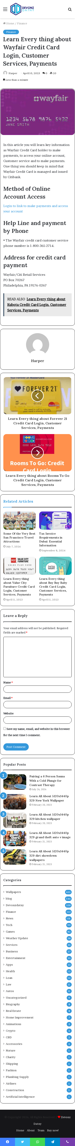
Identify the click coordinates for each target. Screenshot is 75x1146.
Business (12, 951)
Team (41, 1130)
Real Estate (13, 1010)
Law (8, 984)
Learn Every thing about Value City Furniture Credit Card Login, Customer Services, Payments (19, 586)
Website (8, 713)
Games (10, 931)
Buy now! (53, 1130)
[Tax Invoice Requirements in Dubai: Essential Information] (55, 520)
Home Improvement (20, 1017)
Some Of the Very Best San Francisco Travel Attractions (19, 537)
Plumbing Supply (17, 1077)
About (31, 1130)
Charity (10, 1057)
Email (7, 698)
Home (10, 23)
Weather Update (17, 938)
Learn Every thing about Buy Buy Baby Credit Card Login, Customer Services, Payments (53, 586)
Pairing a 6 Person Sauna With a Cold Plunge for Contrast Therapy (47, 780)
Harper (13, 73)
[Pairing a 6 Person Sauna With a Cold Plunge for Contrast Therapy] (14, 782)
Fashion (11, 1070)
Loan (9, 977)
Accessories (14, 1043)
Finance (22, 23)
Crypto (10, 1030)
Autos (10, 991)
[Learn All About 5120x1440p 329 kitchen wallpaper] (14, 820)
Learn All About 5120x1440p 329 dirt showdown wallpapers (49, 855)
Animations (13, 1024)
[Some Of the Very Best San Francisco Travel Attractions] (19, 520)
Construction (15, 1090)
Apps (9, 964)
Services (12, 944)
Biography (13, 1004)
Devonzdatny (15, 905)
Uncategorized (16, 997)
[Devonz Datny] (22, 9)
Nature (10, 1050)
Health (10, 971)
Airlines (11, 1083)
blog (9, 898)
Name (8, 682)
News (9, 918)
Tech (9, 925)
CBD (9, 1037)
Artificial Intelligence (20, 1096)
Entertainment (15, 958)
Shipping (12, 1063)
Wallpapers (13, 892)
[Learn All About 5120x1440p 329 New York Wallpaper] (14, 802)
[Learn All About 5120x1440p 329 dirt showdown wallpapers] (14, 857)
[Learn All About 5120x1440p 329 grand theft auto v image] (14, 838)
